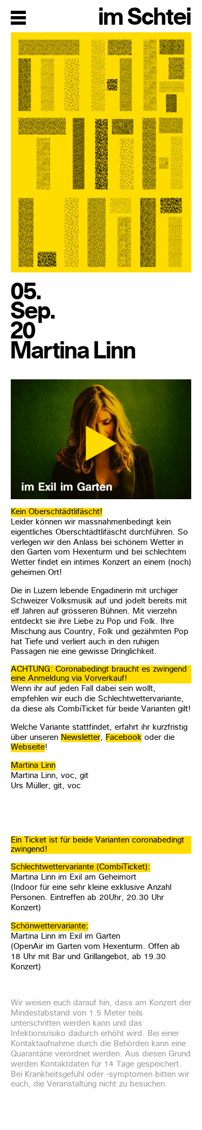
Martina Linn (33, 766)
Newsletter (80, 738)
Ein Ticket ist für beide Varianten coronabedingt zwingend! (97, 845)
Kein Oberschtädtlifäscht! (56, 512)
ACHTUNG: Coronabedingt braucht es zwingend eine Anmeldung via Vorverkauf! (99, 674)
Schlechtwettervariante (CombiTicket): (80, 867)
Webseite (28, 747)
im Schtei (145, 17)
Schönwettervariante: (49, 926)
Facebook (124, 738)
